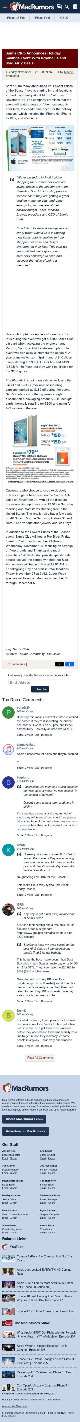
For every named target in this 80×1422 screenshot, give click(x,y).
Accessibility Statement (14, 1406)
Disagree (46, 735)
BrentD (21, 1010)
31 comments (16, 664)
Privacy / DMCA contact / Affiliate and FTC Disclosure (31, 1399)
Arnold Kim (9, 1151)
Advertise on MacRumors (25, 1131)
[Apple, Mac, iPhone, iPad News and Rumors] (32, 11)
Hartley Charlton (11, 1195)
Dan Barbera (9, 1210)
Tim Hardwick (48, 1180)
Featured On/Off (12, 1412)
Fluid (50, 1412)
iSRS (20, 904)
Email (5, 1158)
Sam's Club (21, 649)
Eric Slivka (46, 1151)
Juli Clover (8, 1165)
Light (4, 1416)
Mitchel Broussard (13, 1180)
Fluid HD (60, 1412)
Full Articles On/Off (35, 1412)
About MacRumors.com (24, 1119)
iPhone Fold (42, 17)
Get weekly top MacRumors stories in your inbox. (40, 675)
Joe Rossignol (48, 1165)
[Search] (68, 7)
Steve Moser (9, 1225)
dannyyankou (26, 744)
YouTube (16, 1247)
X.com (13, 1158)
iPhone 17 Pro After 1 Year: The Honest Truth (46, 1311)
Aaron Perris (47, 1225)
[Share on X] (59, 664)
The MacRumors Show (32, 1323)
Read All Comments (40, 1057)
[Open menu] (5, 6)
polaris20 (23, 707)
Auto (70, 1412)
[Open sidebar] (75, 7)
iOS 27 (64, 17)
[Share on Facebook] (69, 664)
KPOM (21, 845)
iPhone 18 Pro (15, 17)
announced (39, 86)
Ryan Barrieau (48, 1210)
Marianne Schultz (50, 1195)
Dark (12, 1416)
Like (37, 735)
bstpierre (23, 777)
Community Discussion (45, 654)
